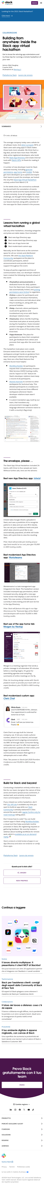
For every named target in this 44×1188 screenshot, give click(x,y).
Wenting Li (17, 69)
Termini (12, 1167)
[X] (24, 1110)
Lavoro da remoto (25, 75)
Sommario (6, 126)
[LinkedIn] (11, 1110)
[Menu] (41, 3)
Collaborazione (10, 33)
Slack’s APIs (16, 160)
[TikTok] (33, 1110)
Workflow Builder (16, 366)
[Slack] (7, 3)
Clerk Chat (9, 698)
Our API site (12, 804)
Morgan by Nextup (13, 626)
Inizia (34, 3)
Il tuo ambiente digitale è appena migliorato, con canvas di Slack (19, 1031)
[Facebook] (20, 1110)
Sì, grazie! (22, 873)
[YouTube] (29, 1110)
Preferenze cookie (23, 1167)
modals (29, 172)
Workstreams (15, 557)
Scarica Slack (6, 1162)
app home (18, 172)
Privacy (4, 1167)
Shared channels (16, 382)
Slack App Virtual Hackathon (25, 180)
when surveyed (27, 145)
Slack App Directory (17, 158)
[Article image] (22, 936)
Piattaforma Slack (10, 75)
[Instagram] (15, 1110)
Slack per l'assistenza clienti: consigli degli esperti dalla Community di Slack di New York (22, 985)
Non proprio (22, 881)
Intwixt (37, 478)
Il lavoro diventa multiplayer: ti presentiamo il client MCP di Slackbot (21, 964)
